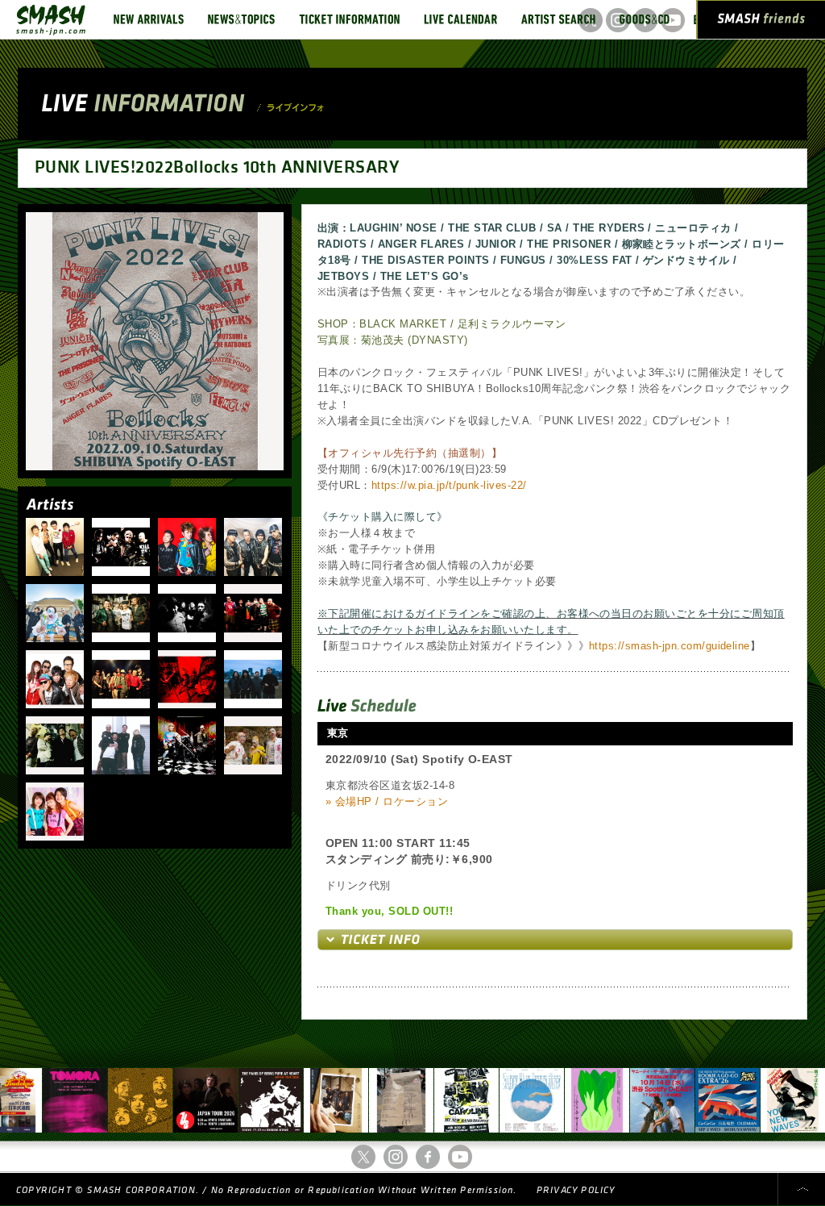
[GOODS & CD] (644, 19)
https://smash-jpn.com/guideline (669, 646)
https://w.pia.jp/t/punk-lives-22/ (449, 485)
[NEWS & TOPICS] (241, 19)
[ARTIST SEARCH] (558, 19)
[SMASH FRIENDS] (761, 22)
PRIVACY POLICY (576, 1190)
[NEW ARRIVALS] (149, 19)
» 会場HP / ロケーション (386, 801)
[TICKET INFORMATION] (349, 19)
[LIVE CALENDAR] (460, 19)
